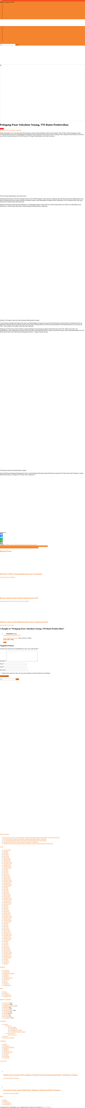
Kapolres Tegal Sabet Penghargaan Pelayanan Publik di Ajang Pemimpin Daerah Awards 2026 (28, 843)
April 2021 (6, 946)
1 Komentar (18, 130)
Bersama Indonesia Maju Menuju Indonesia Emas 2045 (19, 598)
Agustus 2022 (7, 922)
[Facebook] (42, 534)
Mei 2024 (5, 890)
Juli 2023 (5, 905)
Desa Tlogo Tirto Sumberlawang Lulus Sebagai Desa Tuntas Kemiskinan (19, 547)
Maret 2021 (6, 947)
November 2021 (7, 935)
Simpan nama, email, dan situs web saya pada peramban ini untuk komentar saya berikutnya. (26, 673)
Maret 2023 (6, 911)
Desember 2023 (7, 898)
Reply (4, 642)
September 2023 (7, 902)
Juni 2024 (5, 889)
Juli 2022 (5, 923)
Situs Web (2, 670)
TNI (36, 544)
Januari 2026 (6, 860)
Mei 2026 (5, 854)
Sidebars (9, 1026)
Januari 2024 (6, 896)
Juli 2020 (5, 959)
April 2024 (6, 892)
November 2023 (7, 899)
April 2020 (6, 962)
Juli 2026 (5, 851)
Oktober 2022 (7, 919)
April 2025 (6, 874)
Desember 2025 (7, 862)
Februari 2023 (7, 913)
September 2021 (7, 938)
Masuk (5, 992)
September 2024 (7, 884)
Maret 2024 (6, 893)
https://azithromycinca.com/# (10, 638)
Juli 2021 (5, 941)
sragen (33, 544)
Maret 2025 (6, 875)
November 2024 (7, 881)
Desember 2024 (7, 880)
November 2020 (7, 953)
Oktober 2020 (7, 955)
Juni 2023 (5, 907)
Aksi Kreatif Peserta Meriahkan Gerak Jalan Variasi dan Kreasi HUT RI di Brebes (24, 840)
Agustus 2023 (7, 904)
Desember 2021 (7, 934)
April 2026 (6, 856)
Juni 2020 (5, 961)
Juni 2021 (5, 943)
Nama (2, 664)
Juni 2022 (5, 925)
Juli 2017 (5, 964)
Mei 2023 (5, 908)
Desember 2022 (7, 916)
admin (13, 130)
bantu (5, 544)
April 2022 (6, 928)
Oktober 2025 (7, 865)
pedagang (18, 544)
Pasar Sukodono (11, 544)
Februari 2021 (7, 949)
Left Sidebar (13, 1027)
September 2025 (7, 866)
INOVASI (6, 12)
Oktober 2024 (7, 883)
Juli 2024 (5, 887)
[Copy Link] (42, 542)
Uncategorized (7, 985)
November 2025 (7, 863)
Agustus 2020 (7, 958)
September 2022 (7, 920)
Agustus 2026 (7, 850)
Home (5, 5)
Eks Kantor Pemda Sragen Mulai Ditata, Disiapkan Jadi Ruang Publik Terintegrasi (24, 839)
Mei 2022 (5, 926)
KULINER (6, 15)
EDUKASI (6, 8)
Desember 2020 (7, 952)
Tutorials (5, 1036)
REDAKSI (6, 38)
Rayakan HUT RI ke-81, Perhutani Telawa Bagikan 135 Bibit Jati (20, 842)
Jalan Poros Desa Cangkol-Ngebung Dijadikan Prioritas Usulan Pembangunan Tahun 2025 (24, 546)
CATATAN (6, 18)
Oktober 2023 (7, 901)
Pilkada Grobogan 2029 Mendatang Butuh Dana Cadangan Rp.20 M (24, 622)
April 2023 (6, 910)
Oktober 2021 (7, 937)
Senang (29, 544)
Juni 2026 (5, 853)
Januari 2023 (6, 914)
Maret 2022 (6, 929)
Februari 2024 (7, 895)
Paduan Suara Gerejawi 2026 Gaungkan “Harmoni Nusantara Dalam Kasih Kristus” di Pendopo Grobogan (31, 837)
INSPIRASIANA (8, 14)
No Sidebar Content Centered (17, 1032)
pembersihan (24, 544)
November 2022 (7, 917)
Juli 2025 (5, 869)
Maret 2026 (6, 857)
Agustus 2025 (7, 868)
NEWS (5, 6)
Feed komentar (7, 995)
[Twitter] (42, 537)
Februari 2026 (7, 859)
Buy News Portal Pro (9, 1038)
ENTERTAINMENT (9, 9)
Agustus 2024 (7, 886)
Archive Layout (11, 1033)
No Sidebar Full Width (16, 1030)
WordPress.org (7, 996)
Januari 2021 (6, 950)
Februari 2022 (7, 931)
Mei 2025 (5, 872)
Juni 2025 (5, 871)
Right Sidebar (13, 1029)
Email (2, 667)
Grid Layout (13, 1035)
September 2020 (7, 956)
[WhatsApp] (42, 540)
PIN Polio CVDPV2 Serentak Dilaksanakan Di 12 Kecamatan (21, 574)
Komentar (3, 661)
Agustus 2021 (7, 940)
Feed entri (6, 993)
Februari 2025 (7, 877)
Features (5, 1024)
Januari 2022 (6, 932)
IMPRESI (6, 11)
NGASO (5, 17)
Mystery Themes (46, 1107)
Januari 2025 (6, 878)
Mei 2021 (5, 944)
